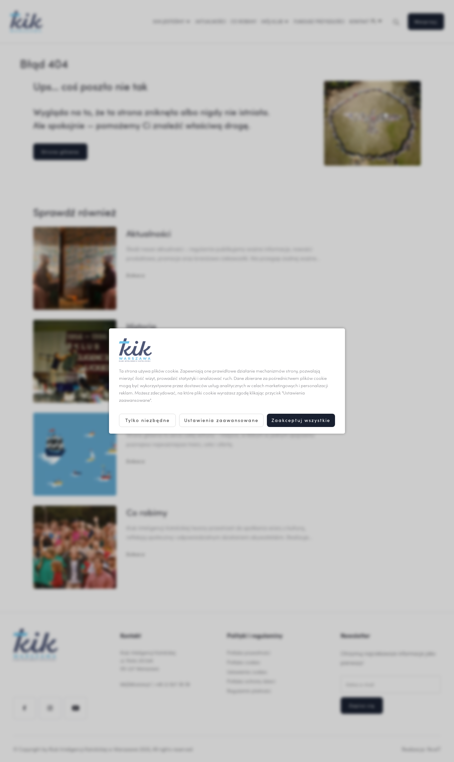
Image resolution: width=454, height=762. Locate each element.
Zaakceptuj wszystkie (301, 420)
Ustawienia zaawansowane (221, 420)
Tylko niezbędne (147, 420)
